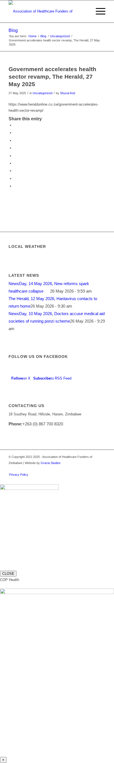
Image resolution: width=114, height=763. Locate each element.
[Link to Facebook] (93, 469)
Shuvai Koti (67, 93)
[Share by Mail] (15, 186)
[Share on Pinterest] (15, 148)
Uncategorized (42, 93)
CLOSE (8, 574)
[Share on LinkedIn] (15, 156)
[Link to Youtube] (101, 469)
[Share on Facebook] (15, 125)
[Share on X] (15, 133)
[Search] (84, 11)
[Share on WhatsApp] (15, 140)
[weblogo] (47, 11)
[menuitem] (84, 11)
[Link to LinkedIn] (85, 469)
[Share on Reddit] (15, 178)
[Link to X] (76, 469)
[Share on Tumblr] (15, 163)
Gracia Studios (51, 463)
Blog (13, 30)
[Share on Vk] (15, 171)
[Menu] (97, 11)
